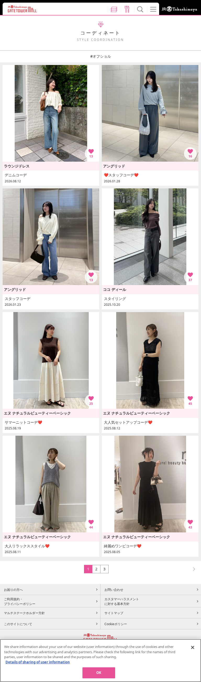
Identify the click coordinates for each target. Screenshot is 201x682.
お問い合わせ (113, 589)
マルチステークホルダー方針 (24, 613)
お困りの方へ (13, 589)
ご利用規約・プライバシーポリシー (19, 601)
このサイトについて (18, 624)
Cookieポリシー (115, 624)
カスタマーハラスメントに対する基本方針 (121, 601)
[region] (100, 660)
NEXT (191, 569)
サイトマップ (113, 613)
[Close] (192, 647)
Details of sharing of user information (37, 662)
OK (98, 672)
